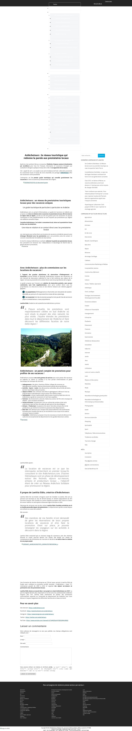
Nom (22, 636)
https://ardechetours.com (37, 608)
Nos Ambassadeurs (60, 88)
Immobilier (88, 345)
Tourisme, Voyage (90, 441)
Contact (56, 142)
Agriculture (88, 217)
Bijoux (87, 248)
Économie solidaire (91, 302)
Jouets (87, 364)
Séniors (87, 413)
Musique (87, 392)
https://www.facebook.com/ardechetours (39, 611)
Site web (22, 643)
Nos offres (56, 12)
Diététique (88, 288)
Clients (55, 73)
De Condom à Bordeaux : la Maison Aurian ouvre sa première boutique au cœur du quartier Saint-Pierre (96, 166)
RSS (111, 3)
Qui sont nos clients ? (60, 76)
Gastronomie (89, 337)
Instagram (109, 3)
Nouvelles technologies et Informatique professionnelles (94, 401)
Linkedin (104, 3)
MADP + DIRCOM (61, 34)
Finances (87, 329)
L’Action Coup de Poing (63, 22)
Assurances (88, 237)
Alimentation (89, 221)
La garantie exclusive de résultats (66, 132)
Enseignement (89, 313)
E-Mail (22, 640)
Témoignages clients (60, 84)
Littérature (88, 368)
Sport (86, 429)
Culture (87, 280)
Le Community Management (64, 57)
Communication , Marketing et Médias (28, 707)
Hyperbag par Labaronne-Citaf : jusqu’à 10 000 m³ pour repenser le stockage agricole (95, 207)
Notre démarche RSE (60, 105)
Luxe (86, 376)
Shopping (88, 421)
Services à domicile (91, 417)
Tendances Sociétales (87, 710)
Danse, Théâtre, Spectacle (93, 284)
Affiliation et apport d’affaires (63, 121)
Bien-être (88, 245)
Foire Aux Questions (60, 125)
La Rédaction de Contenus (64, 61)
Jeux (86, 360)
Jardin (87, 356)
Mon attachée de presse (63, 30)
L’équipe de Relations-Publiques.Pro (65, 101)
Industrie (87, 349)
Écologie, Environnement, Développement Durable (92, 297)
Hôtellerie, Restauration (92, 341)
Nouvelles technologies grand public (96, 395)
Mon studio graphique (62, 64)
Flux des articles (91, 461)
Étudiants (88, 321)
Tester (55, 4)
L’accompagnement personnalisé (64, 113)
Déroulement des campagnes (63, 109)
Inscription (88, 453)
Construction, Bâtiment (92, 272)
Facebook (106, 3)
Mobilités (88, 384)
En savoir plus (57, 94)
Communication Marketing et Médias (96, 264)
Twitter (107, 3)
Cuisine (87, 276)
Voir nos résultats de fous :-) (62, 80)
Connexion (88, 457)
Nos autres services (60, 54)
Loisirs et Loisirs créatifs (92, 372)
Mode (86, 388)
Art (86, 229)
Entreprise (88, 317)
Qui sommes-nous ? (60, 97)
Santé (86, 409)
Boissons (87, 252)
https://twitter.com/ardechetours (36, 617)
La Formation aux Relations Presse (66, 47)
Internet (87, 352)
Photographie (89, 406)
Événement (88, 325)
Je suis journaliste (59, 138)
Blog (54, 148)
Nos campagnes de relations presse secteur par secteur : (63, 685)
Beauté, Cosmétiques (91, 241)
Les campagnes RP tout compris (64, 15)
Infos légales (58, 129)
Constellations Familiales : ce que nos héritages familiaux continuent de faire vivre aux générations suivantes (96, 174)
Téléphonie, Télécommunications (95, 433)
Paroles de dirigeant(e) (63, 18)
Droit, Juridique (89, 291)
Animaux (87, 225)
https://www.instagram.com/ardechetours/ (40, 614)
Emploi (87, 305)
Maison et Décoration (91, 380)
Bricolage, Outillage (91, 256)
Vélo (86, 445)
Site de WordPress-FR (91, 469)
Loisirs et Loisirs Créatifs (56, 717)
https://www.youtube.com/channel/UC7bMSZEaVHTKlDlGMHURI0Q (47, 620)
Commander (57, 8)
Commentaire (24, 647)
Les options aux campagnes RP (63, 40)
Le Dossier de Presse (62, 43)
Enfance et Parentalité (92, 309)
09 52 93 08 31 (98, 3)
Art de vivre (88, 233)
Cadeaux (87, 260)
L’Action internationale (63, 26)
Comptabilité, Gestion (91, 268)
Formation (88, 333)
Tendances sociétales (91, 437)
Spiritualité (88, 425)
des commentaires (92, 465)
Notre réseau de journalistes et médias (66, 117)
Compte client (108, 1)
